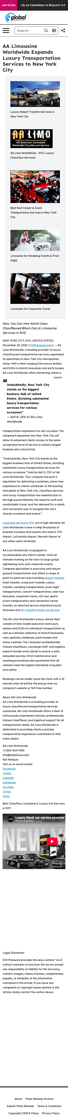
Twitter (7, 773)
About (18, 1098)
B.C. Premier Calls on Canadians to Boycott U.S (33, 5)
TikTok (7, 791)
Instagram (9, 782)
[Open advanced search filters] (54, 30)
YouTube (8, 787)
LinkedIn (8, 778)
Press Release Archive (39, 1098)
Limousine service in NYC (18, 522)
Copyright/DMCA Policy (23, 1113)
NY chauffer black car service (40, 610)
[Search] (46, 30)
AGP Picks (8, 5)
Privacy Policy (51, 1113)
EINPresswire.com (40, 345)
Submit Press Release (20, 1106)
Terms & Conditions (49, 1106)
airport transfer (54, 578)
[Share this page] (63, 30)
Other (6, 796)
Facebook (9, 768)
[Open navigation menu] (6, 30)
